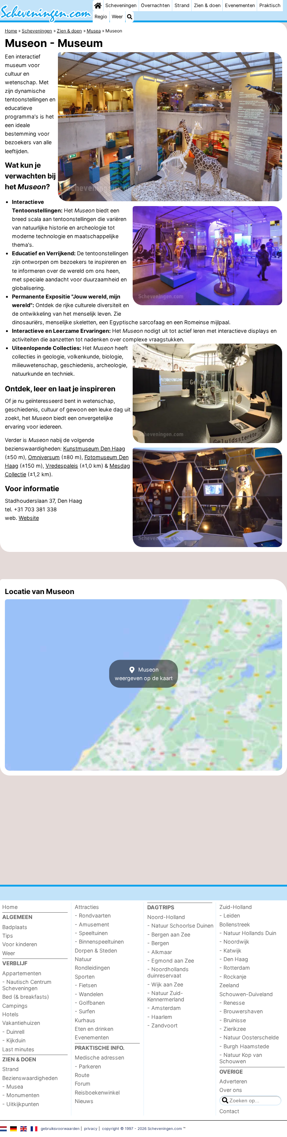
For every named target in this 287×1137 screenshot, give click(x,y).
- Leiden (229, 915)
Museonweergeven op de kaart (144, 673)
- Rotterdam (234, 967)
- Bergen (158, 943)
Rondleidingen (92, 967)
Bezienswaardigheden (30, 1078)
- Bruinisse (232, 1020)
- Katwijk (230, 950)
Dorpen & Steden (96, 950)
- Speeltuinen (91, 933)
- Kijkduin (13, 1040)
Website (29, 518)
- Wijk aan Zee (165, 984)
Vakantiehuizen (21, 1023)
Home (10, 907)
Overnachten (155, 5)
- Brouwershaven (241, 1011)
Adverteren (233, 1081)
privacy (91, 1128)
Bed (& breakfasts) (25, 997)
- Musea (12, 1086)
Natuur (83, 959)
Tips (7, 935)
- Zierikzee (232, 1029)
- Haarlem (159, 1017)
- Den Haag (233, 959)
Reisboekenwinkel (97, 1092)
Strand (182, 5)
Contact (229, 1111)
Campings (15, 1005)
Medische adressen (99, 1057)
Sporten (85, 976)
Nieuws (84, 1101)
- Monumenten (20, 1095)
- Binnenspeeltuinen (99, 941)
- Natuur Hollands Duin (247, 933)
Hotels (10, 1014)
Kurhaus (85, 1020)
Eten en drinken (94, 1029)
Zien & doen (207, 5)
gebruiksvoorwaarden (60, 1128)
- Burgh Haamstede (244, 1046)
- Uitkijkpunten (20, 1104)
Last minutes (18, 1049)
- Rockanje (232, 976)
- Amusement (92, 924)
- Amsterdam (164, 1008)
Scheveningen (120, 5)
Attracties (87, 907)
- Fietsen (86, 985)
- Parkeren (88, 1066)
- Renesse (232, 1002)
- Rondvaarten (93, 915)
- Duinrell (13, 1032)
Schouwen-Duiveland (246, 994)
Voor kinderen (19, 944)
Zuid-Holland (235, 907)
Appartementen (21, 973)
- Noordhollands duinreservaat (168, 972)
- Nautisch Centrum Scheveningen (27, 985)
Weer (117, 16)
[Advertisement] (143, 565)
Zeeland (229, 985)
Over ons (230, 1090)
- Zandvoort (162, 1025)
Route (82, 1075)
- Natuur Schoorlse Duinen (180, 925)
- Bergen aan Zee (168, 934)
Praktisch (270, 5)
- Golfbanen (90, 1002)
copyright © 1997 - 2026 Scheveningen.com (142, 1128)
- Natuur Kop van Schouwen (240, 1058)
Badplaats (14, 927)
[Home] (98, 5)
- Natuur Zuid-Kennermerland (165, 996)
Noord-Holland (166, 917)
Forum (82, 1083)
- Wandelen (89, 994)
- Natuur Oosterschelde (249, 1037)
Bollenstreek (234, 924)
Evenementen (240, 5)
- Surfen (85, 1011)
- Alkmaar (159, 952)
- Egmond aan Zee (170, 960)
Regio (101, 16)
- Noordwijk (234, 941)
